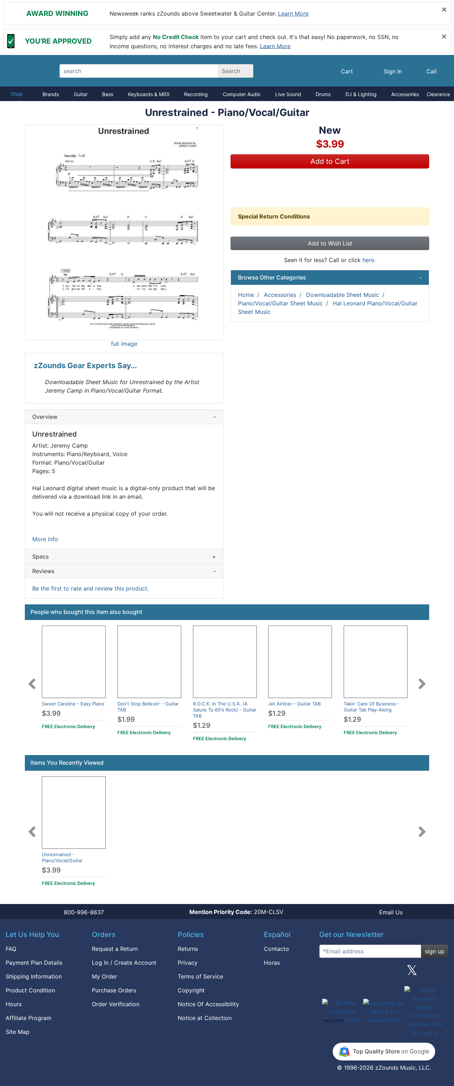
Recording (196, 94)
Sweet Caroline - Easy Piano (73, 704)
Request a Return (115, 948)
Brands (51, 94)
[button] (124, 232)
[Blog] (327, 972)
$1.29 (201, 725)
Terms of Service (200, 976)
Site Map (17, 1031)
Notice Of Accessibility (208, 1004)
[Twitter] (411, 972)
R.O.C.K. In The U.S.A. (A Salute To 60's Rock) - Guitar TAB (224, 710)
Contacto (276, 948)
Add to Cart (329, 161)
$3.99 (51, 713)
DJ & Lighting (361, 94)
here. (369, 260)
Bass (107, 94)
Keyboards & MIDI (149, 94)
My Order (104, 976)
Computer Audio (241, 94)
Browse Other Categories (330, 277)
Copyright (191, 990)
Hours (14, 1004)
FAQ (11, 948)
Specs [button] (124, 556)
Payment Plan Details (34, 962)
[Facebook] (355, 972)
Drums (323, 94)
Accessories (405, 94)
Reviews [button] (124, 571)
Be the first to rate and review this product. (90, 588)
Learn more (293, 13)
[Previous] (32, 679)
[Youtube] (440, 972)
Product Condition (30, 990)
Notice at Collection (205, 1017)
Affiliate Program (28, 1017)
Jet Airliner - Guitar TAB (294, 704)
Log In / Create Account (124, 962)
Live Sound (288, 94)
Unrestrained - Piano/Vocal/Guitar (62, 857)
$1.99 (126, 719)
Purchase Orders (114, 990)
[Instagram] (383, 972)
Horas (272, 962)
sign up (434, 951)
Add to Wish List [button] (330, 243)
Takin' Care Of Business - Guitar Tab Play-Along (371, 707)
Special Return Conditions (274, 216)
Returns (188, 948)
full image (124, 343)
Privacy (188, 962)
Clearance (438, 94)
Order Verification (115, 1004)
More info (45, 539)
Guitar (81, 94)
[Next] (422, 679)
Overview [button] (124, 417)
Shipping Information (34, 976)
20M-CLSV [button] (236, 911)
